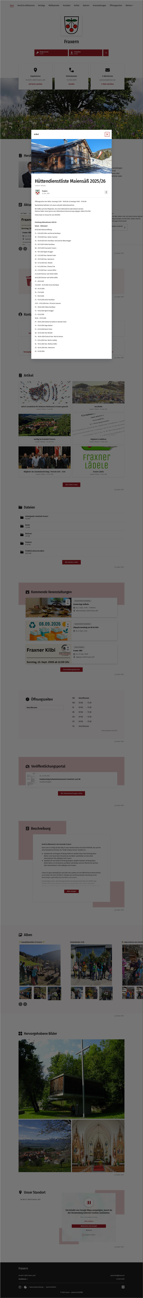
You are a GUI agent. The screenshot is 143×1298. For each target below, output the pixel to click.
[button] (71, 156)
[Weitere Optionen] (106, 192)
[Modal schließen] (71, 649)
